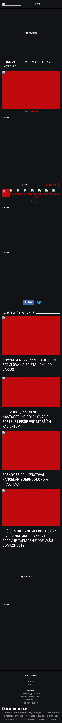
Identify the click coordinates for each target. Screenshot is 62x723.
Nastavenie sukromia (31, 703)
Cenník (31, 681)
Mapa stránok (31, 700)
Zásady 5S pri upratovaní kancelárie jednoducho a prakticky (25, 479)
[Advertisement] (31, 149)
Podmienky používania (31, 694)
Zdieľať (29, 302)
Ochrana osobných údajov (31, 697)
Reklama (31, 678)
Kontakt (31, 684)
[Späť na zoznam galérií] (58, 4)
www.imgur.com (33, 111)
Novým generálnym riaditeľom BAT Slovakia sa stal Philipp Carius (29, 365)
